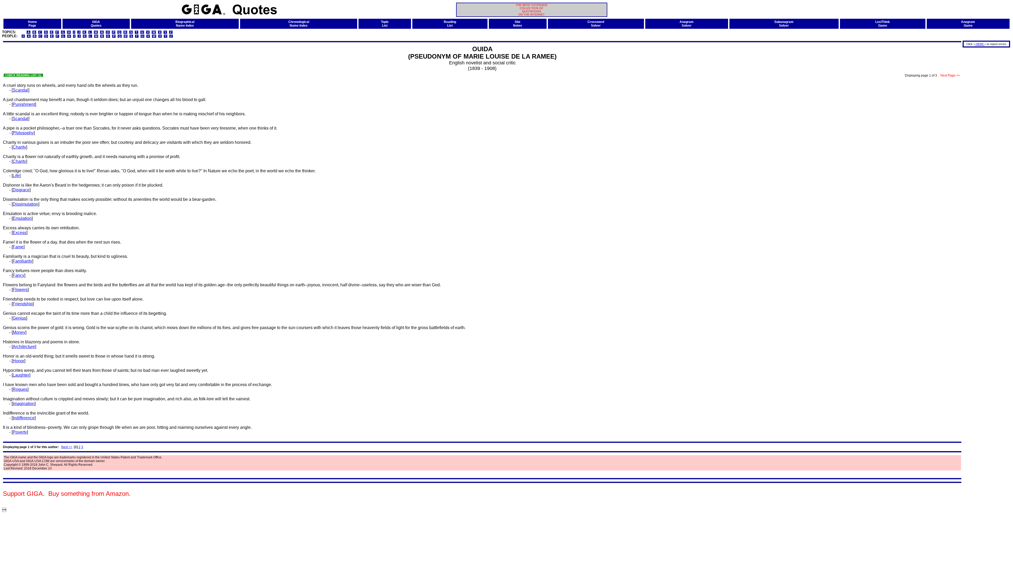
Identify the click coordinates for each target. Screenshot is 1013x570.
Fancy (18, 275)
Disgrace (21, 190)
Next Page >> (950, 75)
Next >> (66, 447)
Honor (18, 361)
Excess (19, 232)
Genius (19, 318)
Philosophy (23, 133)
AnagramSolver (687, 23)
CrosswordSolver (595, 23)
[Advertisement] (984, 127)
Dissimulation (25, 204)
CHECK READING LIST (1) (23, 75)
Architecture (24, 346)
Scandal (20, 90)
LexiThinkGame (882, 23)
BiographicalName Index (184, 23)
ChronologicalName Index (298, 23)
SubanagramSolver (784, 23)
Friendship (23, 304)
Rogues (20, 389)
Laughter (21, 375)
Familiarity (22, 261)
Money (19, 332)
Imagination (24, 403)
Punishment (24, 104)
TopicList (385, 23)
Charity (19, 147)
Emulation (22, 218)
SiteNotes (517, 23)
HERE (980, 44)
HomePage (32, 23)
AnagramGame (968, 23)
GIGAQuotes (96, 23)
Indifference (24, 418)
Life (16, 175)
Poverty (20, 432)
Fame (18, 247)
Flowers (20, 289)
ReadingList (450, 23)
